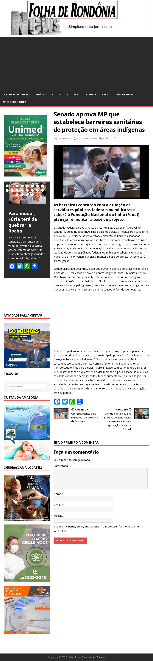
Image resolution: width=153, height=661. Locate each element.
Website (58, 515)
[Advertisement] (76, 63)
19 (27, 194)
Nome (58, 494)
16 (42, 190)
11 (17, 190)
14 (32, 190)
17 (17, 194)
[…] (38, 258)
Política (41, 94)
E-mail (58, 504)
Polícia (56, 94)
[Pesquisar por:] (26, 386)
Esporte (91, 94)
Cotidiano (73, 94)
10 (12, 190)
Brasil (106, 94)
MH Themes (99, 657)
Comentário (61, 466)
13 (27, 190)
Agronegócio (124, 94)
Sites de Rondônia (14, 102)
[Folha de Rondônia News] (76, 33)
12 (22, 190)
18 (22, 194)
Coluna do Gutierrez (16, 94)
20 (32, 194)
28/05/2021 (65, 138)
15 (37, 190)
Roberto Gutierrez (86, 138)
